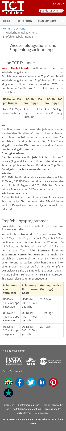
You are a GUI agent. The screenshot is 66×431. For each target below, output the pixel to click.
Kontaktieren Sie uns (29, 404)
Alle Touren (41, 412)
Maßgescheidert (47, 20)
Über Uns (19, 28)
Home (6, 20)
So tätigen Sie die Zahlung (27, 408)
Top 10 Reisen (24, 20)
